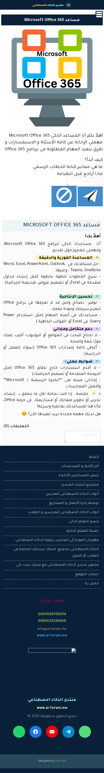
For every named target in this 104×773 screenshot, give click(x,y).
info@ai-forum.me (52, 629)
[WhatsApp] (19, 732)
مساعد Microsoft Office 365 (61, 226)
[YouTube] (52, 732)
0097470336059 (52, 621)
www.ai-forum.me (52, 636)
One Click (61, 761)
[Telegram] (68, 732)
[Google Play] (85, 732)
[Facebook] (36, 732)
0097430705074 (52, 615)
